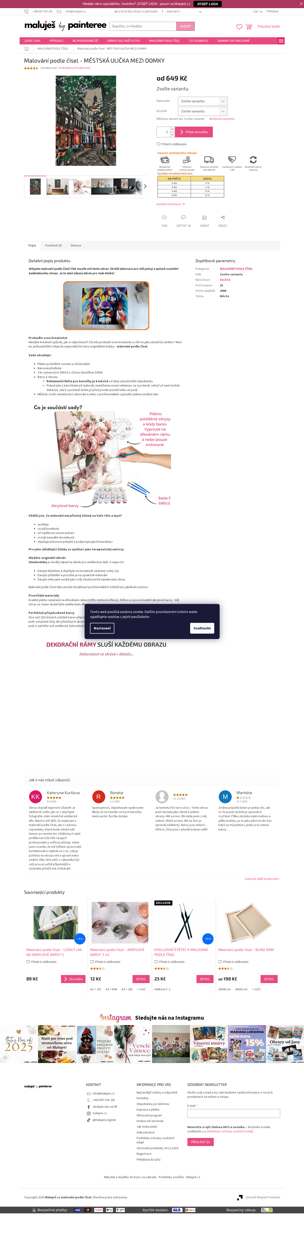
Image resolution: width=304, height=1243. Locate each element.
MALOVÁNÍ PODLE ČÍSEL (236, 269)
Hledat (185, 26)
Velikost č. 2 (162, 989)
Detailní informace (169, 204)
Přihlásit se (200, 1142)
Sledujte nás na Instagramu (169, 1018)
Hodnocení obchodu (150, 1121)
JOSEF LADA (207, 4)
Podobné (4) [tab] (53, 245)
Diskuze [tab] (76, 245)
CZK (256, 12)
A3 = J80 (127, 989)
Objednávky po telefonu (153, 1104)
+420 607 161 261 (104, 1100)
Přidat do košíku (197, 132)
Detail (141, 979)
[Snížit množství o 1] (172, 134)
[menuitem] (32, 40)
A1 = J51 (95, 989)
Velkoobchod (145, 1132)
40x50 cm (241, 989)
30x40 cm (224, 989)
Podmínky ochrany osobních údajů (155, 1140)
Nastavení (102, 628)
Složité (225, 280)
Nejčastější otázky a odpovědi (136, 12)
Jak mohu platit (147, 1126)
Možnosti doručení (221, 119)
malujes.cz (100, 1113)
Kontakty (173, 12)
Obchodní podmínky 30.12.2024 (157, 1148)
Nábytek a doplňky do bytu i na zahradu (130, 1177)
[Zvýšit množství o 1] (172, 129)
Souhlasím (202, 628)
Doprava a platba (148, 1109)
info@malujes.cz (104, 1093)
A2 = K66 (111, 989)
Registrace (144, 1154)
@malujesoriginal (104, 1120)
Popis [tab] (32, 245)
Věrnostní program (149, 1115)
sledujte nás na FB (105, 1107)
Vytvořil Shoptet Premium (263, 1197)
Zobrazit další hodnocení (261, 879)
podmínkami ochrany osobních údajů (228, 1131)
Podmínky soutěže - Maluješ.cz (179, 1177)
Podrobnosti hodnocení (74, 68)
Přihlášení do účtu (148, 1159)
